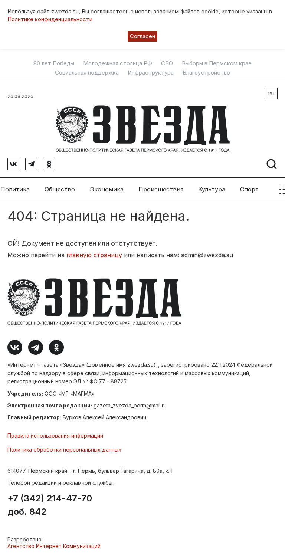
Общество (60, 189)
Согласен (142, 36)
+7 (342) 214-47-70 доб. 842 (49, 505)
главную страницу (94, 255)
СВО (167, 63)
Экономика (107, 189)
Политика (15, 189)
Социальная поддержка (87, 72)
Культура (211, 189)
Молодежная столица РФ (117, 63)
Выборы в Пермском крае (217, 63)
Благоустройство (206, 72)
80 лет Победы (53, 63)
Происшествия (160, 189)
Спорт (249, 189)
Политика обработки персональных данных (64, 449)
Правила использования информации (55, 435)
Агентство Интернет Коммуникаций (54, 546)
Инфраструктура (151, 72)
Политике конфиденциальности (49, 19)
